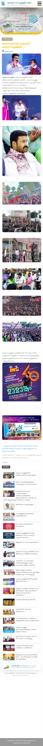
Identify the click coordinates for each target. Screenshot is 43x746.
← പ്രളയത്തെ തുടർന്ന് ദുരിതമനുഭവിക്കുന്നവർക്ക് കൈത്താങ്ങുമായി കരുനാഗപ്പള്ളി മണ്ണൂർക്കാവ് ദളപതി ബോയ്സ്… (20, 448)
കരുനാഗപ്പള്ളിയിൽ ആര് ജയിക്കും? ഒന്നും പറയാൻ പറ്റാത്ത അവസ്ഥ (25, 535)
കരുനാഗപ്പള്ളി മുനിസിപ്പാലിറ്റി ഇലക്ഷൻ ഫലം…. (26, 580)
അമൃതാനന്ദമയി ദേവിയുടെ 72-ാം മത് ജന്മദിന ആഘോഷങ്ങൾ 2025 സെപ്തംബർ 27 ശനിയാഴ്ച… (27, 592)
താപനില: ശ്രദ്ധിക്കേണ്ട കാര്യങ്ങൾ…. (24, 525)
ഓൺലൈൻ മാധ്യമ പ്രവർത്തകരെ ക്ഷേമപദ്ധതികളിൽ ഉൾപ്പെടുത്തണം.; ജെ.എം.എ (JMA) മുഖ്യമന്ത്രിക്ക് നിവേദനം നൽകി (19, 496)
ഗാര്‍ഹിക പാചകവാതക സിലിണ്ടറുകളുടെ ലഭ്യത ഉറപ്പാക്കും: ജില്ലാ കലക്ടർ (25, 563)
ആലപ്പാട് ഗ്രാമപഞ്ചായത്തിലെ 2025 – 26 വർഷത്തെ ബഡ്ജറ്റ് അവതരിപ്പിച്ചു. (27, 657)
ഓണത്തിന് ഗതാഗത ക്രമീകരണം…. (23, 611)
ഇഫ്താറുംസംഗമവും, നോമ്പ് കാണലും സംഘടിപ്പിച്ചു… (26, 638)
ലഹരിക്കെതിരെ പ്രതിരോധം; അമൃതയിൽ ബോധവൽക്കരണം (27, 620)
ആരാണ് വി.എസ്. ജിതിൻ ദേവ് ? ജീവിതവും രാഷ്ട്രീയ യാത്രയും (27, 553)
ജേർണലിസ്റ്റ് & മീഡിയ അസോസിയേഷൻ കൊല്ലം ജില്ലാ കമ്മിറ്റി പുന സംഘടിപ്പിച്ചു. (27, 572)
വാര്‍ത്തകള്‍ (7, 39)
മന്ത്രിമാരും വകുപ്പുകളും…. (25, 504)
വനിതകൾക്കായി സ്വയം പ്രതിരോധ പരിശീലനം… (24, 647)
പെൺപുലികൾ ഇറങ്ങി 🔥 (25, 600)
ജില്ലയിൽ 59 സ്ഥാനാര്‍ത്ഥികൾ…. (27, 542)
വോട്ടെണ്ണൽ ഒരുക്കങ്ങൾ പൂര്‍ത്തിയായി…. (25, 515)
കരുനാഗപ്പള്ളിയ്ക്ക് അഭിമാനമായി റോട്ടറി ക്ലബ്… (26, 474)
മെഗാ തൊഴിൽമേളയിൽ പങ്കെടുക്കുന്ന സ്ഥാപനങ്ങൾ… (26, 483)
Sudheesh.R (26, 743)
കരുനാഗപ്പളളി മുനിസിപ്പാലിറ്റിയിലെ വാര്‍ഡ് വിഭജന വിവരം (26, 630)
